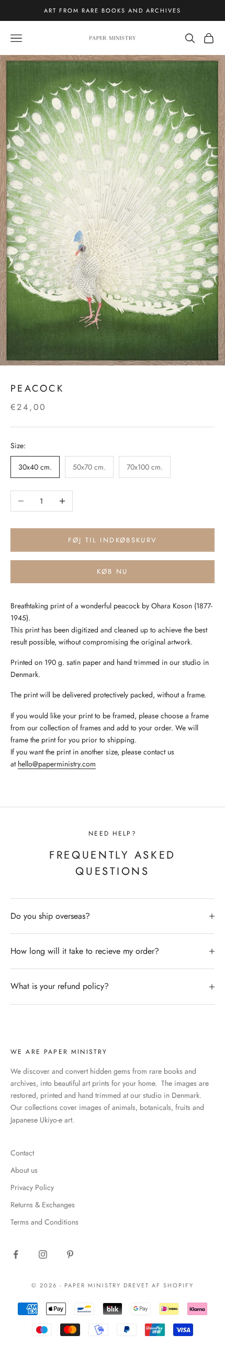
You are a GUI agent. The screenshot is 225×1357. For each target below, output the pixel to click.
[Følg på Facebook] (15, 1254)
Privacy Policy (32, 1187)
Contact (22, 1153)
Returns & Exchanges (42, 1204)
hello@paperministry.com (57, 764)
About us (24, 1170)
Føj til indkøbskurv (112, 540)
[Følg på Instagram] (43, 1254)
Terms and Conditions (44, 1222)
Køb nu (112, 571)
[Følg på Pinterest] (70, 1254)
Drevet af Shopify (158, 1285)
